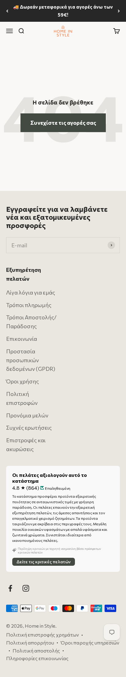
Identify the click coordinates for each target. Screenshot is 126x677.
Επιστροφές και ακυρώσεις (26, 444)
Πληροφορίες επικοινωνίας (37, 658)
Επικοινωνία (21, 338)
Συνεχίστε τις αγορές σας (63, 122)
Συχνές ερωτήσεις (29, 427)
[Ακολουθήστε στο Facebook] (10, 588)
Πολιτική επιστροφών (22, 398)
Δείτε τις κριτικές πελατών (44, 561)
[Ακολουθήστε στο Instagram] (26, 588)
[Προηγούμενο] (7, 11)
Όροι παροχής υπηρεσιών (90, 642)
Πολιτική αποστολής (36, 650)
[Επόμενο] (119, 11)
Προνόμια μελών (27, 415)
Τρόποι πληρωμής (28, 305)
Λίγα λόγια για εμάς (30, 292)
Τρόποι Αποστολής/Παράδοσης (31, 322)
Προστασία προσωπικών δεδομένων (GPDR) (30, 360)
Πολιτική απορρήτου (30, 642)
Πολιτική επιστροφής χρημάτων (42, 635)
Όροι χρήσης (22, 381)
